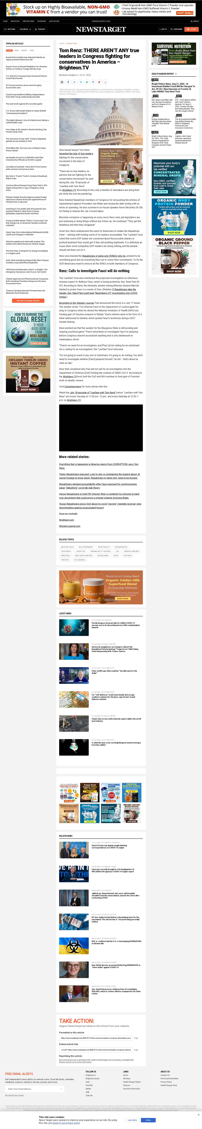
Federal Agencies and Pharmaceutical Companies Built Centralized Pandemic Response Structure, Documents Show (27, 281)
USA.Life (89, 1096)
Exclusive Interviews (131, 1089)
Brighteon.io (91, 1075)
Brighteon (15, 21)
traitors (62, 94)
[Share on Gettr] (99, 82)
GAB (87, 1092)
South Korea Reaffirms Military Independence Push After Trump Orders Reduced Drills (25, 95)
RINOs (128, 92)
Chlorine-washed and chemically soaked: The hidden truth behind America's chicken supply (25, 242)
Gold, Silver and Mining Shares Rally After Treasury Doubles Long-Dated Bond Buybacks (27, 261)
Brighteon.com (66, 520)
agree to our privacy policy (66, 1123)
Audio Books (54, 21)
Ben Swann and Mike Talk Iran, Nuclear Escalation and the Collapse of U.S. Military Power (162, 103)
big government (83, 90)
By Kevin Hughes (68, 75)
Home (5, 21)
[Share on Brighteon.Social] (62, 82)
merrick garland (82, 92)
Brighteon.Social (92, 1079)
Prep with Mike (28, 21)
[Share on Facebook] (68, 82)
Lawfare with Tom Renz (100, 551)
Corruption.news (72, 386)
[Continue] (61, 1089)
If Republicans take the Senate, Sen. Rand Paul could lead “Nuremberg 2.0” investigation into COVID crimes (98, 293)
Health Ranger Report (163, 74)
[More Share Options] (106, 82)
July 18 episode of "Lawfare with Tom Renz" (93, 392)
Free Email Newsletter (169, 1079)
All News (126, 1079)
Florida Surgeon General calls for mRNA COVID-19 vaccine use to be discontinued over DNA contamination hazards (116, 625)
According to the (76, 303)
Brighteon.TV (70, 376)
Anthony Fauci (70, 90)
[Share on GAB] (87, 82)
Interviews (41, 21)
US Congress (71, 94)
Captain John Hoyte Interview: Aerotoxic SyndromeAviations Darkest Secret (183, 139)
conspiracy (118, 90)
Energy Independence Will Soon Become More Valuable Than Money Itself (161, 122)
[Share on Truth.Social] (93, 82)
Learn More (132, 1120)
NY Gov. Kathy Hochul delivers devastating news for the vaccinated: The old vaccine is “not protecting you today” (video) (116, 919)
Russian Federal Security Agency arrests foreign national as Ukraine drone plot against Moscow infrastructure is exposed (26, 199)
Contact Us (165, 1075)
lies (73, 92)
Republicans (120, 92)
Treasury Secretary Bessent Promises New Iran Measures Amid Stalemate (25, 292)
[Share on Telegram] (81, 82)
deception (128, 90)
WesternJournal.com (69, 526)
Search (196, 21)
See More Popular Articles (28, 301)
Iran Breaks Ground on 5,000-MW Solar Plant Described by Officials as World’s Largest (24, 158)
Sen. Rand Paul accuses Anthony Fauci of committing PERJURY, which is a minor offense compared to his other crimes (116, 991)
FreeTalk (89, 1085)
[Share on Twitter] (75, 82)
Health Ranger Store (169, 1085)
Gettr (88, 1082)
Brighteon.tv (95, 90)
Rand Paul (94, 92)
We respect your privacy (14, 1095)
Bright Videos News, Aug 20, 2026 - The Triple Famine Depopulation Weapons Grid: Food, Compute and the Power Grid (162, 141)
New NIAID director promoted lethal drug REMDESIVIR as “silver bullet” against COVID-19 (116, 966)
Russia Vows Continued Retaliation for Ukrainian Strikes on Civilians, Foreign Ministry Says (26, 67)
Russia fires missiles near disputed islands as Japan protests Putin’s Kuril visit (25, 58)
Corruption (71, 44)
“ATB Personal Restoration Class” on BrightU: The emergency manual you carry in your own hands (26, 270)
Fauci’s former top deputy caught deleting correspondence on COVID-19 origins (109, 847)
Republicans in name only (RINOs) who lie (103, 256)
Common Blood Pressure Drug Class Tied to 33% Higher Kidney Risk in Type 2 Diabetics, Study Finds (26, 187)
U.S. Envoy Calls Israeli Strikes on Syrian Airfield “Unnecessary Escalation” (26, 112)
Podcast (126, 1085)
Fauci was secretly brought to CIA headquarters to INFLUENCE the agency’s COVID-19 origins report (113, 870)
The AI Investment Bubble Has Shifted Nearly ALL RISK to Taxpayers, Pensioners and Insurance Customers (185, 123)
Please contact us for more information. (75, 1062)
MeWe (88, 1089)
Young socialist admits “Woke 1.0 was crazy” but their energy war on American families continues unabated (27, 222)
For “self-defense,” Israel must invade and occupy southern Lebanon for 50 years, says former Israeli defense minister (113, 697)
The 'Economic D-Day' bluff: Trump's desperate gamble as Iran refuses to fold (26, 140)
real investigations (106, 92)
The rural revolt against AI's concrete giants (24, 104)
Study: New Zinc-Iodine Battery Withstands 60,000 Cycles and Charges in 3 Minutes (27, 233)
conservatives (107, 90)
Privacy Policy (166, 1082)
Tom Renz (136, 92)
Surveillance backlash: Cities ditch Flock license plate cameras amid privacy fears (26, 168)
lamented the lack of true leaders (76, 153)
